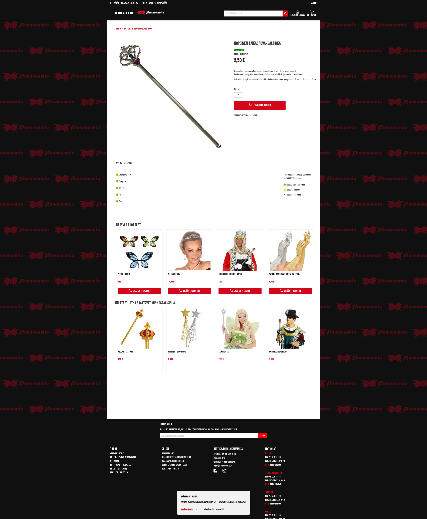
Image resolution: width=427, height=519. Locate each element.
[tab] (124, 163)
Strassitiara (174, 274)
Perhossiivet (124, 274)
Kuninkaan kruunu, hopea (230, 274)
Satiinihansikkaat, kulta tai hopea (284, 274)
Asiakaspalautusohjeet (173, 461)
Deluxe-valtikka (125, 351)
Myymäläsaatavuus (124, 163)
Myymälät (114, 2)
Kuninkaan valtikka (278, 351)
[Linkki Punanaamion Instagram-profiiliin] (225, 470)
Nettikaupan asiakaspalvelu (123, 457)
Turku (268, 472)
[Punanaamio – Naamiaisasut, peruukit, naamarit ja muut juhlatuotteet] (150, 13)
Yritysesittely (117, 453)
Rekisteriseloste (118, 468)
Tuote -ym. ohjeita (170, 468)
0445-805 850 (275, 464)
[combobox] (256, 13)
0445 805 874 (219, 458)
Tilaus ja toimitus (129, 2)
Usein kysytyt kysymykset (174, 464)
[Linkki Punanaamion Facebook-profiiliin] (216, 470)
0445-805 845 (275, 484)
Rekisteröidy (168, 453)
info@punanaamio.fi (223, 465)
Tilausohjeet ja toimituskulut (176, 457)
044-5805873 (229, 462)
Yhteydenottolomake (120, 464)
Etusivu (117, 28)
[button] (314, 3)
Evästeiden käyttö (119, 472)
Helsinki (269, 453)
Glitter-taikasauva (177, 351)
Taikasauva (224, 351)
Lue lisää (220, 509)
